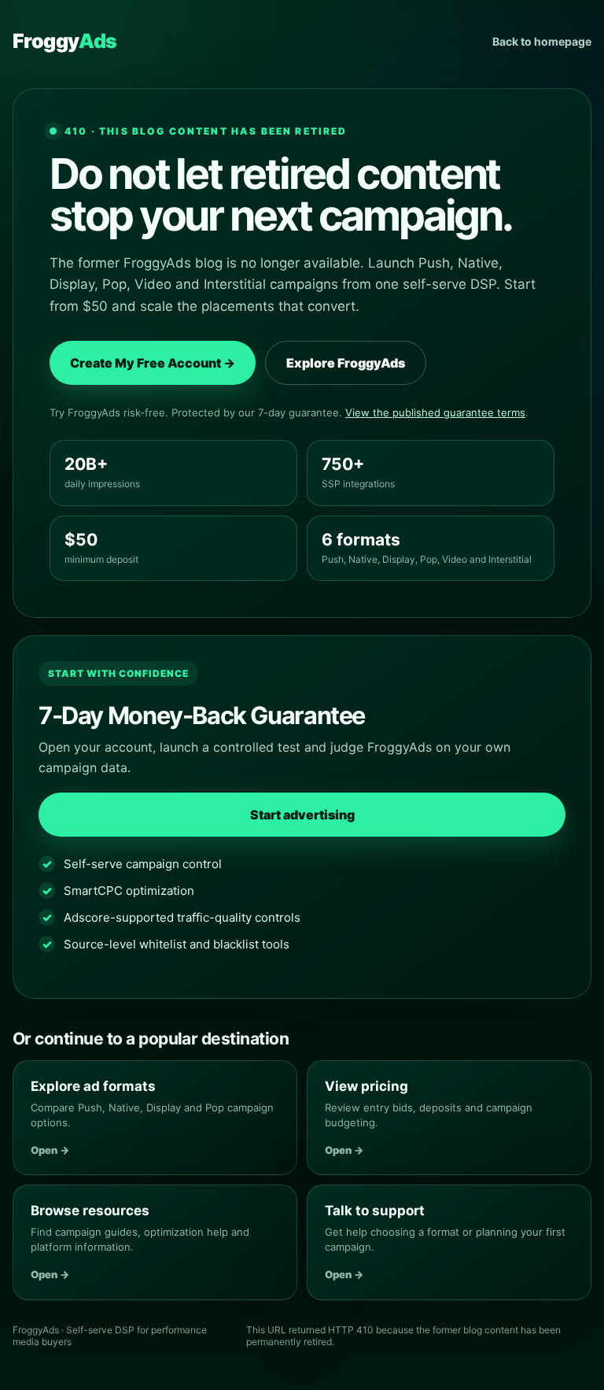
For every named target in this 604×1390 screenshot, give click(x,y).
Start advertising (302, 815)
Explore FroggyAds (345, 363)
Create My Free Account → (152, 363)
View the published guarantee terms (435, 412)
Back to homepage (541, 41)
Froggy (64, 41)
